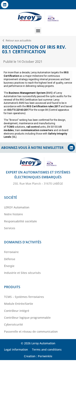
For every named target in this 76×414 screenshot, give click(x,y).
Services (9, 228)
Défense (9, 259)
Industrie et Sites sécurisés (22, 273)
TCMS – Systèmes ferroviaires (24, 297)
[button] (38, 30)
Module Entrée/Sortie (18, 304)
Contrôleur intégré (16, 311)
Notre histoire (13, 214)
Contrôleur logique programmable (27, 317)
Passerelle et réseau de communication (31, 331)
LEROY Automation (16, 207)
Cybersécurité (13, 324)
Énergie (9, 266)
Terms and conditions (47, 349)
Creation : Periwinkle (38, 356)
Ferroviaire (11, 252)
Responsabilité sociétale (20, 221)
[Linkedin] (4, 4)
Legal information (16, 349)
